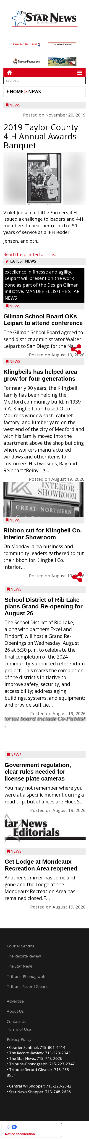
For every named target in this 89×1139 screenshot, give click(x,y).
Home (16, 91)
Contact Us (16, 1021)
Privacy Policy (19, 1039)
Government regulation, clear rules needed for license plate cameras (38, 772)
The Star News (20, 966)
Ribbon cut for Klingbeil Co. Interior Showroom (42, 534)
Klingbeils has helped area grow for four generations (40, 375)
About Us (15, 1011)
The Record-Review (24, 956)
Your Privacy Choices (36, 1127)
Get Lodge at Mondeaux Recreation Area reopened (41, 865)
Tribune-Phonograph (26, 976)
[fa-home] (7, 72)
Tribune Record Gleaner (28, 986)
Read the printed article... (30, 254)
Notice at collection (20, 1134)
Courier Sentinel (21, 946)
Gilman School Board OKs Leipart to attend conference (43, 320)
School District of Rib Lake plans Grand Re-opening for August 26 (44, 606)
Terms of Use (19, 1029)
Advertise (15, 1001)
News (34, 91)
